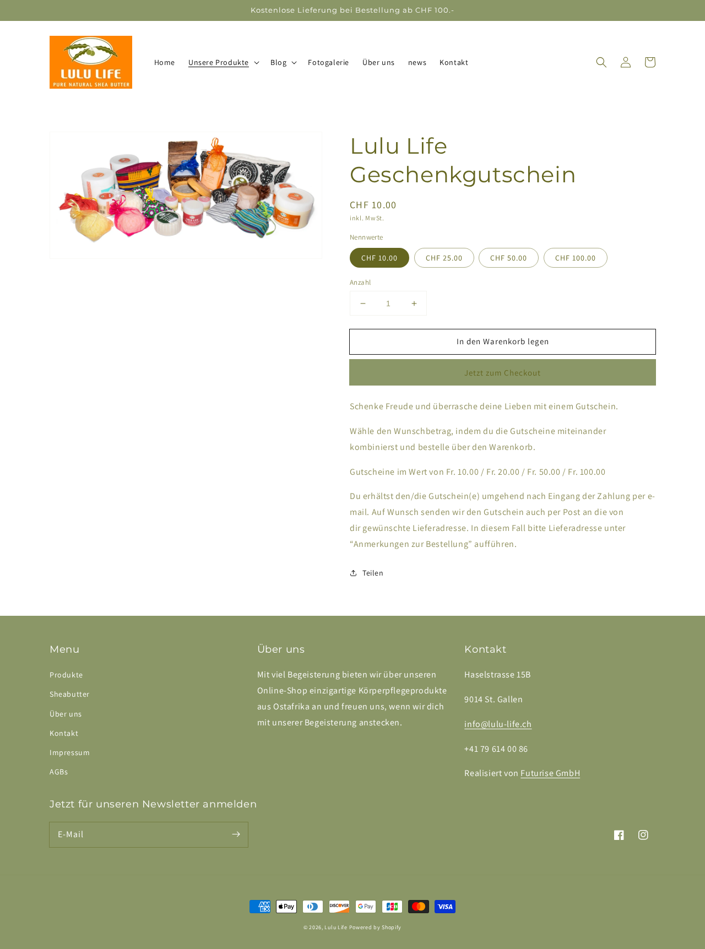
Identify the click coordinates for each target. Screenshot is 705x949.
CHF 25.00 (444, 258)
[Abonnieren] (236, 834)
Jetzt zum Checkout (502, 372)
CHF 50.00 (508, 258)
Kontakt (64, 733)
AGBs (59, 772)
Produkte (66, 675)
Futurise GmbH (550, 773)
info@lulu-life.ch (498, 724)
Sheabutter (70, 694)
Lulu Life (335, 927)
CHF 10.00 (379, 258)
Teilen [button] (373, 573)
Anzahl (360, 282)
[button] (223, 62)
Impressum (70, 752)
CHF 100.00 (575, 258)
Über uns (66, 714)
